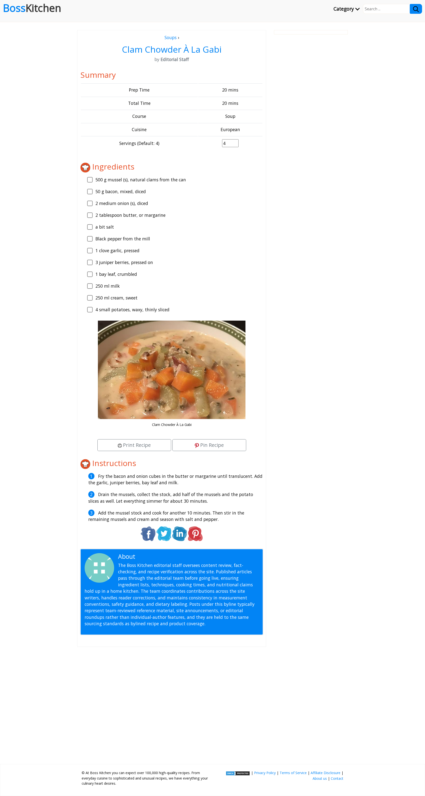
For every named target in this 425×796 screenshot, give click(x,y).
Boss (32, 8)
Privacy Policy (265, 772)
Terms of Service (293, 772)
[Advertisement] (171, 703)
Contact (337, 778)
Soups (171, 37)
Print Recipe (136, 445)
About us (320, 778)
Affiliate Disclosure (325, 772)
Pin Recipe (211, 445)
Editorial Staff (156, 556)
